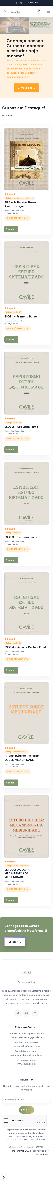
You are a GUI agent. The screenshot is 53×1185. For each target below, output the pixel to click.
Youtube (34, 2)
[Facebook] (16, 3)
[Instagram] (26, 1013)
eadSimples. (42, 1154)
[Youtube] (35, 1013)
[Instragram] (20, 3)
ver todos (7, 115)
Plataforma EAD (20, 1150)
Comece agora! (27, 87)
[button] (7, 25)
